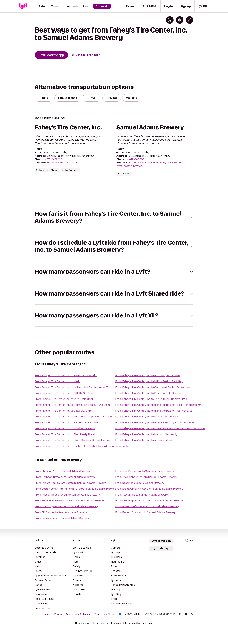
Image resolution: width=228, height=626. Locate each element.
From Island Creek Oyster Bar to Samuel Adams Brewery (149, 489)
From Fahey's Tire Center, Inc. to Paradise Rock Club (66, 422)
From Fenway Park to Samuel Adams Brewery (62, 518)
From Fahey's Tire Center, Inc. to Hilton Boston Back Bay (149, 381)
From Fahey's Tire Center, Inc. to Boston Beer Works (66, 375)
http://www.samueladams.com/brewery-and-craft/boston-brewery (149, 164)
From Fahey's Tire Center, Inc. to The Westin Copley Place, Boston (74, 416)
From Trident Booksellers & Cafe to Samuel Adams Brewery (70, 483)
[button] (114, 217)
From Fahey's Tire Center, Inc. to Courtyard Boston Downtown (152, 387)
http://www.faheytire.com (62, 162)
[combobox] (202, 6)
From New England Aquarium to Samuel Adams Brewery (149, 500)
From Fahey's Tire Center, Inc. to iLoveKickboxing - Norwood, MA (154, 411)
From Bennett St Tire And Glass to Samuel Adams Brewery (70, 500)
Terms (47, 614)
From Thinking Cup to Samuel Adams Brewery (62, 471)
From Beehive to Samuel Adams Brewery (139, 483)
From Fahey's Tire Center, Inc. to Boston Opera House (147, 375)
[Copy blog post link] (189, 20)
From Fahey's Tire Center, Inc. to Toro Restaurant (64, 399)
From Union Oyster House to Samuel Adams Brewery (66, 506)
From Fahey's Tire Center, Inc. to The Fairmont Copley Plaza (151, 399)
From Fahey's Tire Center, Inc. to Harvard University (146, 434)
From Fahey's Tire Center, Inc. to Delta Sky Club (63, 411)
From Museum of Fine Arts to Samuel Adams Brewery (147, 506)
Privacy (58, 614)
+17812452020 (53, 159)
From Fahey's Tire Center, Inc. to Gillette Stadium (64, 393)
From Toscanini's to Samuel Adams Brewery (141, 494)
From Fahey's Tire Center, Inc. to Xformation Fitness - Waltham (72, 405)
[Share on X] (170, 20)
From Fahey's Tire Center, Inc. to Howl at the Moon (65, 428)
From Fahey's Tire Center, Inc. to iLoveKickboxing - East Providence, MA (158, 405)
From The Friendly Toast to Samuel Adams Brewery (146, 477)
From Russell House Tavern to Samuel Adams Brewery (67, 494)
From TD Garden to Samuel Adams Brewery (61, 512)
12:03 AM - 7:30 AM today (52, 152)
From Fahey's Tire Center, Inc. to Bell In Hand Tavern (146, 416)
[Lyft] (23, 6)
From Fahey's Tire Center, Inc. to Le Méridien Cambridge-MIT (71, 387)
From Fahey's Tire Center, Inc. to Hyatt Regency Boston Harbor (72, 440)
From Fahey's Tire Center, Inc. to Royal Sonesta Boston (148, 393)
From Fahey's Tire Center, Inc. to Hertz (57, 381)
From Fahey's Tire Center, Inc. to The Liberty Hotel (65, 434)
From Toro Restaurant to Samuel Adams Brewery (144, 471)
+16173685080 (135, 159)
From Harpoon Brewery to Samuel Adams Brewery (65, 477)
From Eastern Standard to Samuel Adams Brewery (145, 512)
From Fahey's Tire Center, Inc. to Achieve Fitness (144, 440)
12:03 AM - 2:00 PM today (134, 152)
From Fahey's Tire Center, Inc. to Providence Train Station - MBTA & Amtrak (160, 428)
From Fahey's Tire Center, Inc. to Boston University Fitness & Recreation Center (82, 446)
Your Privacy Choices (105, 614)
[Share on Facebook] (179, 20)
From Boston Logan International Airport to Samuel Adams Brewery (75, 489)
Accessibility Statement (78, 614)
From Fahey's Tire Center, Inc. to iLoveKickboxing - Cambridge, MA (155, 422)
